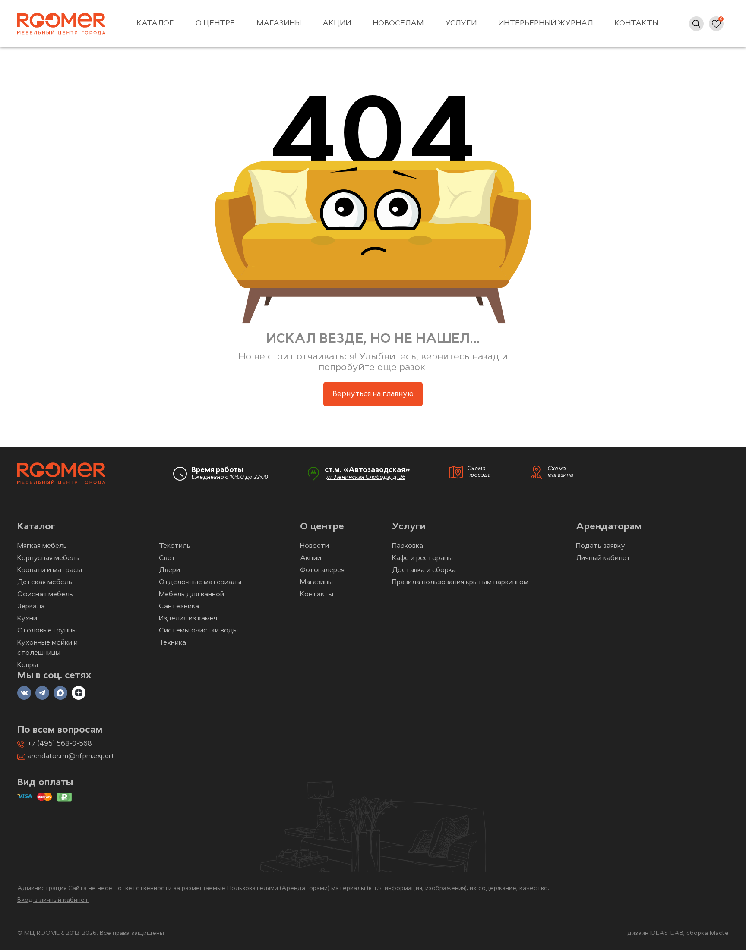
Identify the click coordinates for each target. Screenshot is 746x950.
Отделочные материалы (200, 582)
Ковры (27, 665)
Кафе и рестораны (422, 558)
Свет (167, 558)
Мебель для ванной (191, 594)
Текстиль (174, 546)
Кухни (27, 618)
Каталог (155, 23)
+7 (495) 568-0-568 (60, 743)
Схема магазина (560, 472)
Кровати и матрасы (49, 570)
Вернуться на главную (373, 394)
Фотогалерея (322, 570)
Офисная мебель (45, 594)
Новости (314, 546)
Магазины (278, 23)
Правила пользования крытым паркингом (460, 582)
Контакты (636, 23)
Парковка (407, 546)
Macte (719, 933)
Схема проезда (478, 472)
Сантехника (179, 606)
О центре (215, 23)
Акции (336, 23)
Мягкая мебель (42, 546)
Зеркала (31, 606)
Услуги (461, 23)
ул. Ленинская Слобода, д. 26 (365, 477)
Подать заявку (600, 546)
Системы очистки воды (198, 630)
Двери (169, 570)
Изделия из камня (188, 618)
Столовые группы (47, 630)
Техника (172, 642)
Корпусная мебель (48, 558)
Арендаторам (609, 527)
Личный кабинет (603, 558)
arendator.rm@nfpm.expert (71, 756)
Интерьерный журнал (545, 23)
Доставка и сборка (424, 570)
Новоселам (398, 23)
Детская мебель (44, 582)
